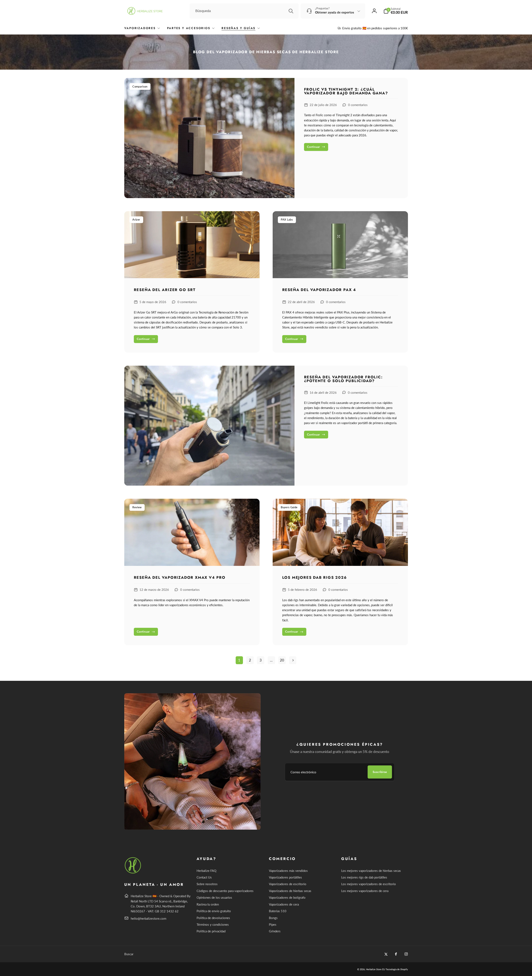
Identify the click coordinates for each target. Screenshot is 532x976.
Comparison (139, 86)
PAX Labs (287, 219)
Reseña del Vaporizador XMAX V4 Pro (179, 577)
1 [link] (239, 660)
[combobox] (244, 11)
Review (137, 507)
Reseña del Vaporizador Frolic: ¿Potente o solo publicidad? (343, 379)
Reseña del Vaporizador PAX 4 (319, 290)
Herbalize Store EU (375, 969)
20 (282, 660)
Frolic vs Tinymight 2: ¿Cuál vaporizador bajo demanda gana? (346, 91)
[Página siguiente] (293, 660)
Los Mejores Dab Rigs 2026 (314, 577)
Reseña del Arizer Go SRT (165, 290)
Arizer (136, 219)
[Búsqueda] (291, 11)
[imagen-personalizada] (133, 873)
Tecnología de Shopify (397, 969)
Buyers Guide (289, 507)
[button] (395, 10)
